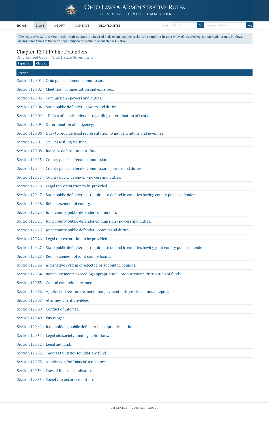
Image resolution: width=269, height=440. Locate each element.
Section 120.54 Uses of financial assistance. (55, 370)
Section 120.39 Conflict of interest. (48, 309)
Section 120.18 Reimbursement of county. (54, 203)
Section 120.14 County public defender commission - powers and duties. (80, 168)
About (59, 25)
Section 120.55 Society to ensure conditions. (56, 379)
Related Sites (109, 25)
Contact (82, 25)
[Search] (249, 25)
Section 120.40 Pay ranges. (41, 317)
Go (200, 25)
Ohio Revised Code (31, 57)
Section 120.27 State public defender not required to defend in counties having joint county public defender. (111, 247)
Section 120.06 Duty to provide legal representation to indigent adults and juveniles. (90, 133)
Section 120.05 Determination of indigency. (55, 124)
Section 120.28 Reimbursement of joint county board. (64, 256)
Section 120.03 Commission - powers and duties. (59, 98)
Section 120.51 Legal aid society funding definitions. (63, 335)
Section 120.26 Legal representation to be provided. (62, 238)
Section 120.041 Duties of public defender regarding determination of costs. (83, 115)
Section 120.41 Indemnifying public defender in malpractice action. (75, 326)
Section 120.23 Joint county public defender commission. (67, 212)
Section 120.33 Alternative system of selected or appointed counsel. (76, 265)
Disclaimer (120, 407)
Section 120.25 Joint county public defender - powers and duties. (73, 229)
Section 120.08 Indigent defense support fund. (58, 150)
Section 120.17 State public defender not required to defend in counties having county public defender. (106, 194)
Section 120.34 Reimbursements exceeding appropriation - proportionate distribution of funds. (99, 273)
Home (21, 25)
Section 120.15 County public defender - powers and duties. (69, 177)
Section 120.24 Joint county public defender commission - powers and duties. (84, 221)
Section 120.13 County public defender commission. (62, 159)
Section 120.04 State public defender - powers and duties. (67, 106)
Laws (40, 25)
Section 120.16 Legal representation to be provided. (62, 185)
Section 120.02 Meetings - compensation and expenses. (65, 89)
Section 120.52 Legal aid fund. (44, 344)
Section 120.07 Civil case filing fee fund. (52, 142)
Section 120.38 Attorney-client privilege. (53, 300)
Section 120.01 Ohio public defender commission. (60, 80)
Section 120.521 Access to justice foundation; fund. (62, 353)
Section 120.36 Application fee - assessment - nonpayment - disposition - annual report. (93, 291)
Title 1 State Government (72, 57)
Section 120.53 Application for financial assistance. (62, 361)
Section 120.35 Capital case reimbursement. (56, 282)
